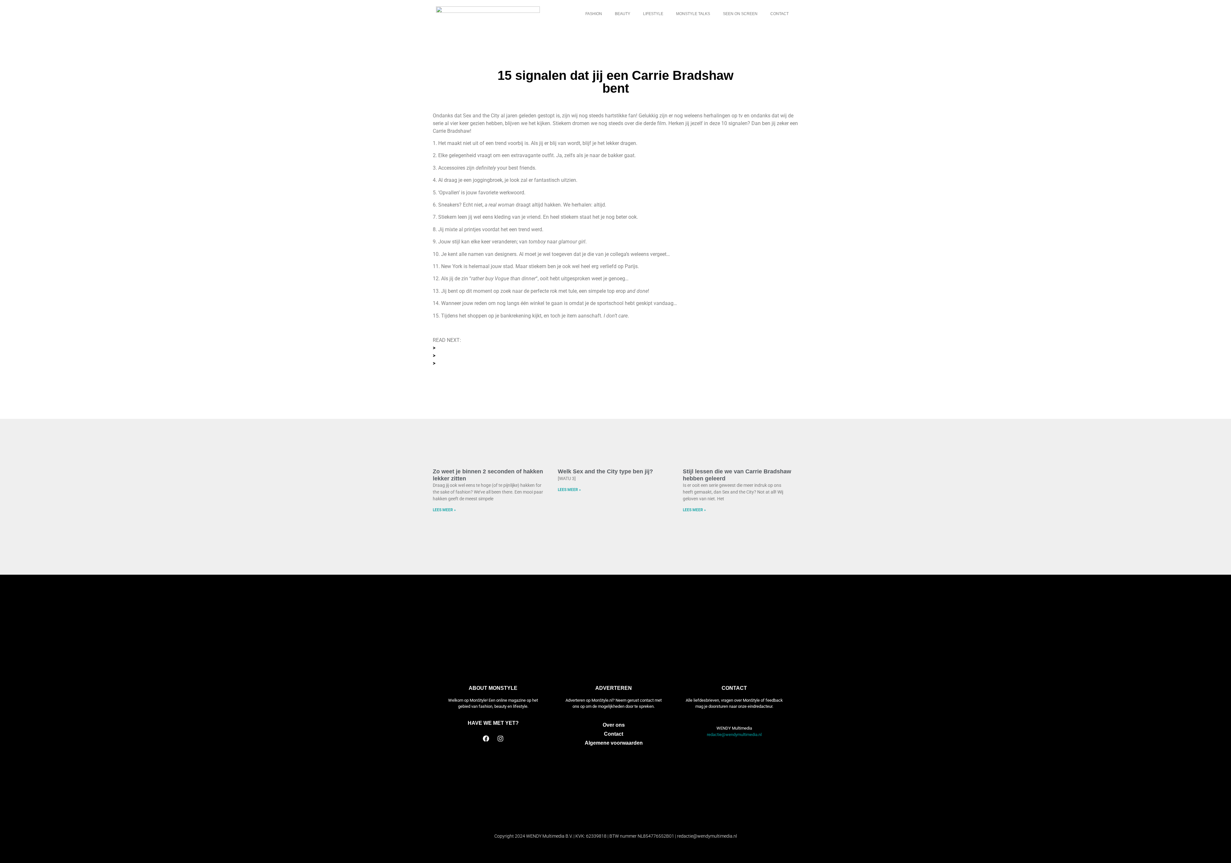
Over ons (614, 725)
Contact (779, 14)
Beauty (622, 14)
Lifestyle (653, 14)
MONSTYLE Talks (693, 14)
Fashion (593, 14)
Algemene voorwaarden (614, 743)
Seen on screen (740, 14)
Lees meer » (444, 510)
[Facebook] (486, 738)
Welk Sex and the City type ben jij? (605, 471)
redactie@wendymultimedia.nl (734, 734)
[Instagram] (500, 738)
